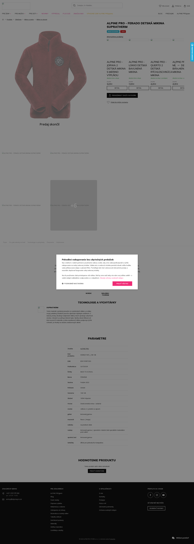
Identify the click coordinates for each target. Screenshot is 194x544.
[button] (73, 283)
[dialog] (97, 272)
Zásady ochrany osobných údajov (111, 278)
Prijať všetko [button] (122, 283)
